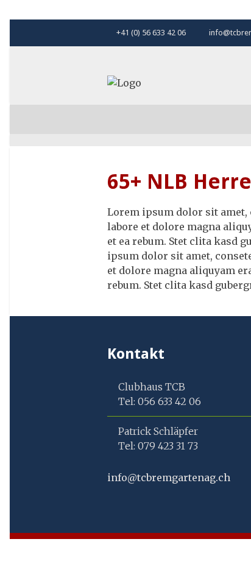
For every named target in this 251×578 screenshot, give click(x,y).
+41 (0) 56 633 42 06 (150, 32)
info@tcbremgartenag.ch (168, 477)
